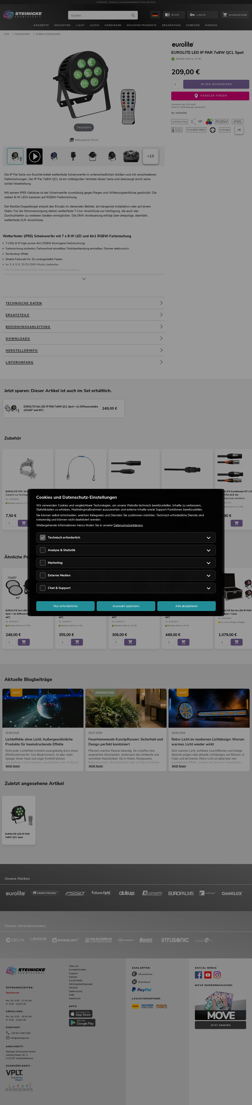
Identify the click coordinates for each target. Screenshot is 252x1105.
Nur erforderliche (66, 606)
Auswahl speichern (126, 606)
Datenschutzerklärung (128, 525)
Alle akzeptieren (186, 606)
